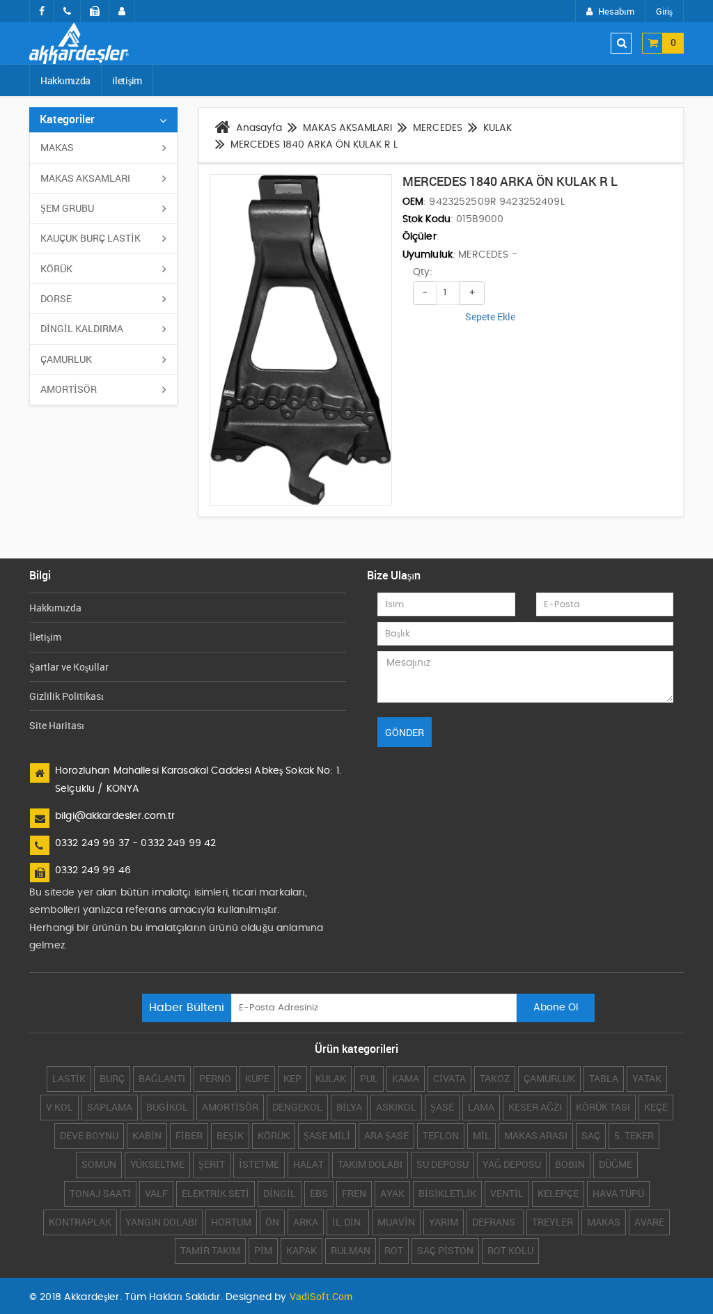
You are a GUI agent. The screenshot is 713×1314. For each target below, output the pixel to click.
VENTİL (507, 1193)
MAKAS (57, 147)
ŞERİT (211, 1164)
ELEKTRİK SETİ (215, 1193)
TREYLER (552, 1221)
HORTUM (231, 1221)
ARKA (305, 1221)
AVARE (649, 1221)
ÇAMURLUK (66, 359)
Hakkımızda (65, 80)
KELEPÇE (558, 1193)
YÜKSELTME (157, 1164)
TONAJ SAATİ (100, 1193)
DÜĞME (615, 1164)
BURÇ (112, 1078)
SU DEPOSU (442, 1164)
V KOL (59, 1106)
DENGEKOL (297, 1106)
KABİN (147, 1135)
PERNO (215, 1078)
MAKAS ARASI (535, 1135)
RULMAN (350, 1250)
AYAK (392, 1193)
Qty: (422, 272)
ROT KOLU (510, 1250)
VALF (156, 1193)
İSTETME (259, 1164)
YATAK (646, 1078)
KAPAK (301, 1250)
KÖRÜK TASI (603, 1106)
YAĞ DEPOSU (512, 1164)
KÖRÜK (56, 268)
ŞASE (442, 1106)
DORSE (56, 298)
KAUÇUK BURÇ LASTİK (90, 237)
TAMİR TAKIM (210, 1250)
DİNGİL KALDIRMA (81, 328)
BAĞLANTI (162, 1078)
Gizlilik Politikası (66, 696)
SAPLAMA (109, 1106)
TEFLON (441, 1135)
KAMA (405, 1078)
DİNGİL (279, 1193)
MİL (481, 1135)
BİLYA (349, 1106)
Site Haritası (56, 725)
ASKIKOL (396, 1106)
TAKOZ (495, 1078)
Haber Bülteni (186, 1007)
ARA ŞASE (386, 1135)
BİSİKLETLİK (447, 1193)
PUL (369, 1078)
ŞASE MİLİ (327, 1135)
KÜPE (257, 1078)
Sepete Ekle (490, 316)
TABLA (603, 1078)
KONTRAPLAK (80, 1221)
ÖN (272, 1221)
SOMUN (98, 1164)
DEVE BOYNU (89, 1135)
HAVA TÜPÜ (618, 1193)
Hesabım (616, 11)
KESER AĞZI (535, 1106)
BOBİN (570, 1164)
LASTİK (69, 1078)
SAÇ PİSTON (445, 1250)
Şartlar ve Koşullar (69, 666)
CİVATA (449, 1078)
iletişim (127, 80)
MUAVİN (396, 1221)
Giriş (664, 11)
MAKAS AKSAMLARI (85, 178)
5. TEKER (634, 1135)
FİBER (189, 1135)
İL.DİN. (347, 1221)
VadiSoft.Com (321, 1296)
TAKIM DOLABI (370, 1164)
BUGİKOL (167, 1106)
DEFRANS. (495, 1221)
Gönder (404, 732)
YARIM (443, 1221)
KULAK (330, 1078)
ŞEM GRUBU (67, 207)
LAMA (481, 1106)
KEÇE (656, 1106)
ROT (393, 1250)
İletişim (45, 636)
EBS (319, 1193)
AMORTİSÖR (68, 389)
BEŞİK (230, 1135)
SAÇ (590, 1135)
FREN (354, 1193)
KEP (292, 1078)
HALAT (308, 1164)
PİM (263, 1250)
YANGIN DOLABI (161, 1221)
